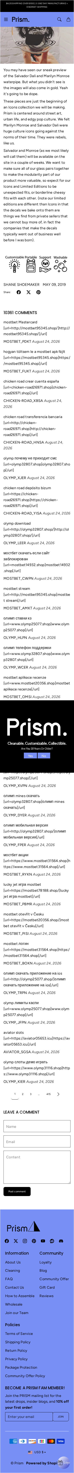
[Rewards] (64, 1463)
